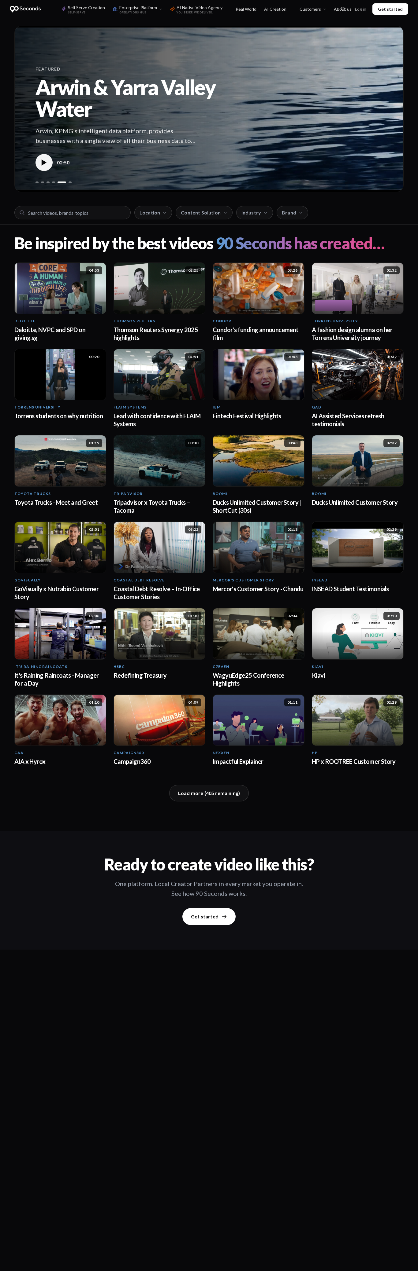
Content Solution (201, 212)
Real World (246, 9)
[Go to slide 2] (42, 182)
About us (343, 9)
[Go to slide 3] (48, 182)
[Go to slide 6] (70, 182)
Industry (251, 212)
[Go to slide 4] (53, 182)
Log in (360, 9)
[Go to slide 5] (62, 182)
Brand (289, 212)
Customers (310, 9)
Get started (390, 9)
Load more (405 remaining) (209, 793)
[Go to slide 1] (37, 182)
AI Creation (275, 9)
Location (150, 212)
